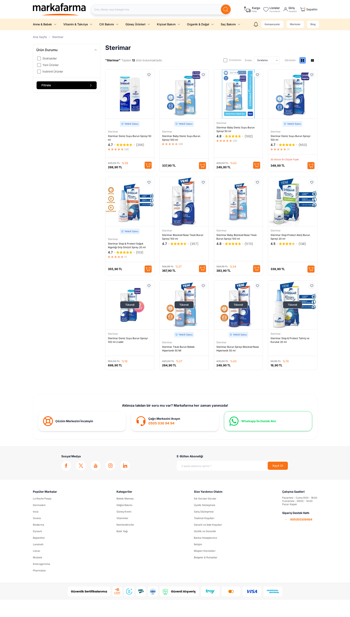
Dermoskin (39, 505)
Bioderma (38, 524)
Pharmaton (39, 570)
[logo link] (59, 9)
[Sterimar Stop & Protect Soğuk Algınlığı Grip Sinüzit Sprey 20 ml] (129, 201)
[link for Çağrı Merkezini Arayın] (175, 421)
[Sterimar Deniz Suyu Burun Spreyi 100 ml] (292, 94)
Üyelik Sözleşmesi (204, 505)
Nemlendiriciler (125, 524)
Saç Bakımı (228, 24)
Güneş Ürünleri (135, 24)
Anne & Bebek (42, 24)
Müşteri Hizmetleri (204, 550)
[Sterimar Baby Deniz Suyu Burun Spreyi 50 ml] (238, 94)
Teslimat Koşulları (204, 518)
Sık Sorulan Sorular (205, 498)
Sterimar (113, 131)
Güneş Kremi (123, 511)
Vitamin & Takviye (75, 24)
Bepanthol (39, 537)
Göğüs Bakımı (124, 505)
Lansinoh (38, 544)
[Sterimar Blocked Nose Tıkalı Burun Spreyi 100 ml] (184, 201)
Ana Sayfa (40, 37)
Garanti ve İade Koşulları (208, 524)
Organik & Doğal (198, 24)
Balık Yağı (122, 531)
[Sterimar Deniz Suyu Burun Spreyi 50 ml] (129, 94)
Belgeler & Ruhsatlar (205, 557)
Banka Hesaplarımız (205, 537)
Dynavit (37, 531)
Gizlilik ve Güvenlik (205, 531)
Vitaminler (122, 518)
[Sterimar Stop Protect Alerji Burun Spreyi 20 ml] (292, 201)
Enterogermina (41, 563)
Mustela (37, 557)
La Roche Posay (42, 498)
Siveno (37, 518)
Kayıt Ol (278, 465)
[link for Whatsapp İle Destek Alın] (268, 421)
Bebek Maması (125, 498)
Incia (35, 511)
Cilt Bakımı (106, 24)
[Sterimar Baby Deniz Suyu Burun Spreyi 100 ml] (184, 94)
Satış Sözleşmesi (204, 511)
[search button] (226, 9)
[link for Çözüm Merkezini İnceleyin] (82, 421)
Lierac (36, 550)
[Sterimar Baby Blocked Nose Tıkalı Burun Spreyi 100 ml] (238, 201)
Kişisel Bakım (166, 24)
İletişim (198, 544)
